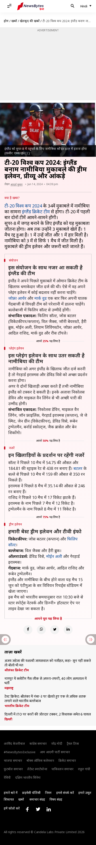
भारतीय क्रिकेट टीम (16, 706)
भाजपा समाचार (13, 760)
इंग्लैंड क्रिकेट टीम (36, 212)
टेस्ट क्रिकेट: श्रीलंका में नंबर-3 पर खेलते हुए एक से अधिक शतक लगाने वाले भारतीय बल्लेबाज (45, 698)
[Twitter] (54, 629)
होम (6, 21)
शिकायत (9, 799)
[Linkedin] (68, 629)
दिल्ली (8, 719)
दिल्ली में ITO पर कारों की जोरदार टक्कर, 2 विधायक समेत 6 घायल (47, 714)
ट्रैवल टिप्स (73, 743)
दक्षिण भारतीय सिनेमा (28, 777)
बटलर (77, 468)
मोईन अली (54, 556)
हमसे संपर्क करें (65, 793)
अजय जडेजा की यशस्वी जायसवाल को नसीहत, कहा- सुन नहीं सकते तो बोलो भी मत (47, 663)
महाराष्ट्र (8, 688)
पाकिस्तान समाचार (62, 769)
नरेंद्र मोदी (56, 743)
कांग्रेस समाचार (38, 743)
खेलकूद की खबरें (30, 21)
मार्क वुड (40, 298)
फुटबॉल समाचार (13, 769)
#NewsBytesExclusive (19, 752)
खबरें (14, 21)
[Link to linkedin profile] (48, 809)
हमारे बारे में (11, 793)
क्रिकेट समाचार (67, 760)
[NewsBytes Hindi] (30, 6)
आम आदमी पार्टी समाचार (55, 752)
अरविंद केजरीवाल (14, 743)
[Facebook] (27, 629)
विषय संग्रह (56, 799)
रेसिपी (7, 777)
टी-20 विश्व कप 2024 (23, 206)
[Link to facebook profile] (27, 809)
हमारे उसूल (84, 793)
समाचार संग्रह (37, 799)
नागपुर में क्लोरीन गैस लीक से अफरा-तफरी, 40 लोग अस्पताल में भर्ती (45, 681)
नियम (48, 793)
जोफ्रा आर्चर (17, 298)
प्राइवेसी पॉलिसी (31, 793)
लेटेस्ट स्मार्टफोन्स (37, 769)
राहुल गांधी (84, 769)
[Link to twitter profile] (38, 809)
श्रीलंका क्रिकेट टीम (16, 670)
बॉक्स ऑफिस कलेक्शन (40, 760)
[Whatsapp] (41, 629)
